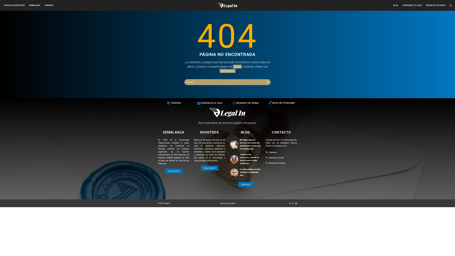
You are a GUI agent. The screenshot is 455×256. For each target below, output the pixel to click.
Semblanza (34, 5)
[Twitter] (293, 203)
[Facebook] (290, 203)
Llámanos (273, 152)
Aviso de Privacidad (283, 102)
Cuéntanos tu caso (412, 5)
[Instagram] (296, 203)
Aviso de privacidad (227, 203)
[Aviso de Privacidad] (270, 103)
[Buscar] (450, 5)
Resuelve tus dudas (436, 5)
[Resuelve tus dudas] (234, 103)
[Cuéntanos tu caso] (199, 103)
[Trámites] (168, 103)
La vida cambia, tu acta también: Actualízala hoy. (250, 172)
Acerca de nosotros (14, 5)
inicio (237, 66)
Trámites (49, 5)
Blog (395, 5)
